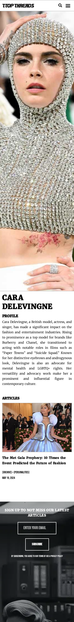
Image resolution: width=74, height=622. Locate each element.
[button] (68, 5)
